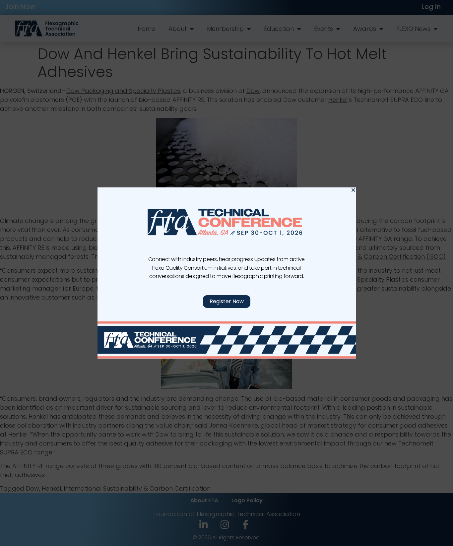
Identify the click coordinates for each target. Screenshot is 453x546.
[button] (353, 189)
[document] (226, 273)
